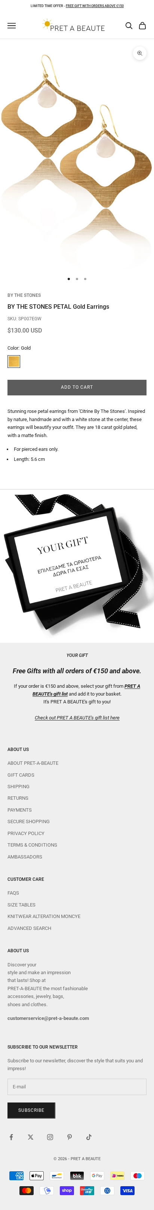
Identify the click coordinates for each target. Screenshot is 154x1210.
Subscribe (31, 1110)
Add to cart (77, 387)
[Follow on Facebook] (11, 1137)
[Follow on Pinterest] (69, 1137)
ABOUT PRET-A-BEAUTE (32, 763)
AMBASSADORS (24, 857)
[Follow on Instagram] (50, 1137)
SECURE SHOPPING (28, 821)
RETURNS (17, 798)
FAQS (13, 893)
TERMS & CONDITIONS (32, 845)
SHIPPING (18, 786)
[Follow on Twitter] (30, 1137)
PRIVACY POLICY (25, 833)
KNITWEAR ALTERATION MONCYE (43, 916)
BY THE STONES (24, 295)
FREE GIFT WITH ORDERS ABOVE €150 (95, 6)
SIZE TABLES (21, 905)
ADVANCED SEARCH (29, 928)
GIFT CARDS (20, 775)
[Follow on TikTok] (89, 1137)
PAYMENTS (19, 810)
